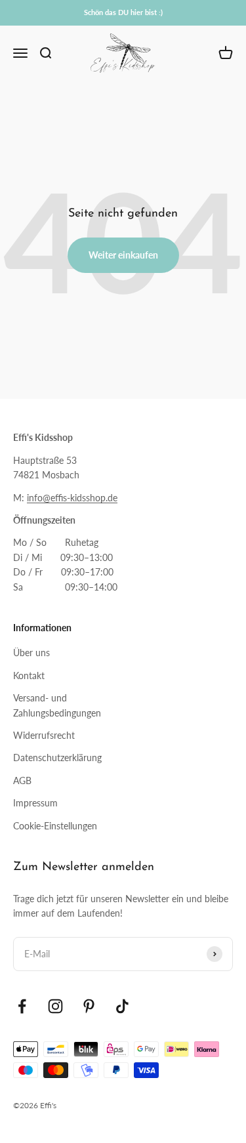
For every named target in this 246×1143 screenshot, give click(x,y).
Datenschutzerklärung (57, 757)
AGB (22, 780)
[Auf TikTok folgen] (122, 1006)
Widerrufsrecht (44, 735)
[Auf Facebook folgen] (22, 1006)
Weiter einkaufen (123, 254)
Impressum (35, 802)
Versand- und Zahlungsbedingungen (57, 705)
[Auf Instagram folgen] (55, 1006)
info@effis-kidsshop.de (72, 497)
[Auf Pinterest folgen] (89, 1006)
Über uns (31, 652)
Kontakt (29, 675)
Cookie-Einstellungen (55, 825)
